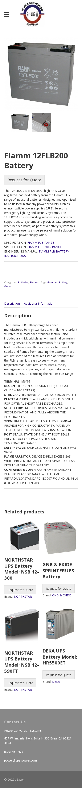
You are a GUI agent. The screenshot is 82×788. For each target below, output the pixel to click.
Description (12, 303)
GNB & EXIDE (61, 595)
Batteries (23, 282)
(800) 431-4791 (14, 752)
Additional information (39, 303)
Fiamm (33, 282)
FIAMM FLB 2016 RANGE (44, 247)
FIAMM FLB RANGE (40, 243)
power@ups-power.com (20, 760)
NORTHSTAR (23, 597)
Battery (63, 282)
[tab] (12, 304)
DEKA (56, 682)
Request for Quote (24, 179)
